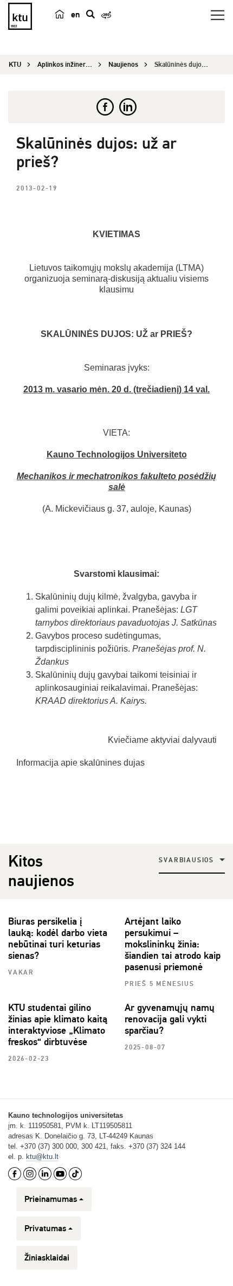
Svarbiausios (186, 860)
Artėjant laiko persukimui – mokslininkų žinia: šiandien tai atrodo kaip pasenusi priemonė (173, 944)
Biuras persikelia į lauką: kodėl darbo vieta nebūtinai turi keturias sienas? (57, 938)
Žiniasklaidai (46, 1257)
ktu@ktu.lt (42, 1157)
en (75, 14)
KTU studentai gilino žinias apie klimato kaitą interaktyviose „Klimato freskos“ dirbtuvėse (57, 1025)
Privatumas (45, 1228)
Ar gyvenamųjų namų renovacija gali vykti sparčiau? (170, 1019)
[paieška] (90, 14)
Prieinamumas (50, 1199)
